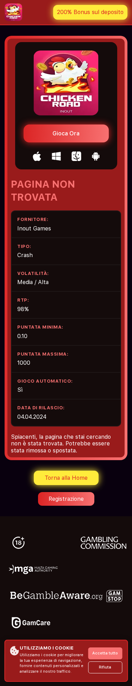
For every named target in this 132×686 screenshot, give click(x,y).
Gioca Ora (66, 133)
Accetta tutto (105, 653)
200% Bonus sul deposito (90, 12)
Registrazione (66, 499)
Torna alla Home (66, 478)
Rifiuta (105, 667)
